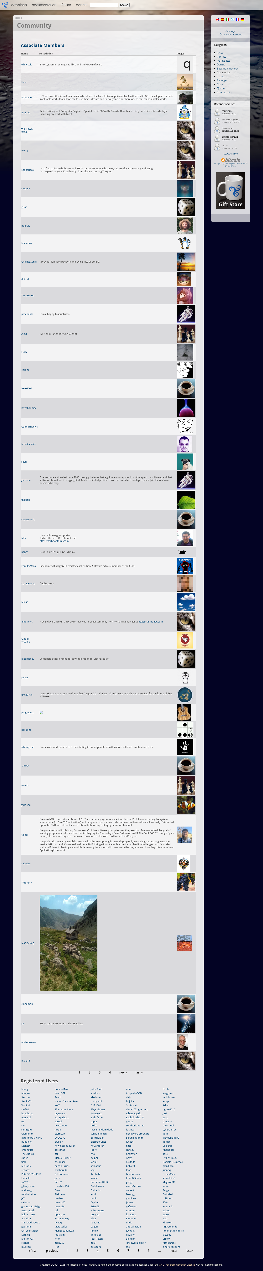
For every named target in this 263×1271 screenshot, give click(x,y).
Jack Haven (97, 1238)
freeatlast (26, 388)
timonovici (27, 621)
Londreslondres (135, 1125)
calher (24, 834)
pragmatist (27, 712)
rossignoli (96, 1101)
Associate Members (42, 45)
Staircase (60, 1194)
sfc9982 (167, 1234)
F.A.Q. (220, 52)
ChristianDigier (29, 1230)
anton (166, 1186)
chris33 (130, 1149)
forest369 (60, 1093)
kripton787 (27, 1238)
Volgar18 (168, 1145)
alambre (26, 1218)
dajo (128, 1097)
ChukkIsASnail (29, 261)
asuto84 (130, 1162)
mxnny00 (60, 1202)
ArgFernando (170, 1226)
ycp (93, 1170)
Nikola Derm (98, 1210)
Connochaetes (29, 426)
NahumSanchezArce (66, 1101)
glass (93, 1218)
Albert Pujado (133, 1113)
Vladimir (26, 1105)
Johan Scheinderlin (173, 1230)
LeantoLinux (133, 1174)
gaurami (26, 1226)
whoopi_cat (27, 747)
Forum (66, 5)
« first (32, 1251)
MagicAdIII (169, 1182)
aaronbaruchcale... (31, 1137)
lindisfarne (97, 1117)
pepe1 (24, 552)
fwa (93, 1153)
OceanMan (169, 1174)
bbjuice (130, 1101)
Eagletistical (27, 169)
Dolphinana (97, 1186)
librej (165, 1153)
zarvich (59, 1121)
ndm (129, 1089)
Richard (25, 1060)
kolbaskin (96, 1166)
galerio (166, 1210)
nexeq (58, 1222)
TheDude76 (27, 1153)
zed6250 (59, 1242)
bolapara (96, 1246)
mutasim (60, 1234)
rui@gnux (168, 1198)
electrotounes (98, 1141)
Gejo (57, 1190)
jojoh (57, 1238)
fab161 (58, 1182)
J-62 (23, 1198)
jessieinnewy (62, 1218)
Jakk (165, 1113)
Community (223, 72)
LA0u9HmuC (170, 1157)
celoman (26, 1202)
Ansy (129, 1157)
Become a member (227, 68)
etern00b (60, 1133)
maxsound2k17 (99, 1182)
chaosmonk (28, 519)
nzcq (129, 1145)
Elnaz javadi (27, 1210)
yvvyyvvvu (168, 1093)
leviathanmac (28, 408)
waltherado (61, 1170)
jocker (94, 1162)
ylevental (26, 480)
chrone (25, 369)
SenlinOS (26, 1101)
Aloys (24, 333)
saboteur (26, 863)
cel (56, 1153)
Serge (166, 1190)
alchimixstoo (28, 1194)
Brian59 (25, 112)
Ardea (94, 1125)
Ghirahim (96, 1190)
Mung (24, 1089)
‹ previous (51, 1251)
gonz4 (129, 1121)
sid (56, 1210)
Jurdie (58, 1129)
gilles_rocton (28, 1186)
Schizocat (131, 1105)
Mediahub (96, 1097)
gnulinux (131, 1198)
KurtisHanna (28, 583)
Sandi (58, 1097)
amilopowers (28, 1042)
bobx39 (130, 1166)
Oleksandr (27, 1133)
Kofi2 (57, 1105)
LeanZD (25, 1145)
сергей (130, 1190)
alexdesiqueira (171, 1137)
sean (24, 461)
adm (165, 1133)
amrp (166, 1101)
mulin (94, 1198)
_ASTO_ (25, 1182)
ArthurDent (169, 1242)
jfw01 (166, 1218)
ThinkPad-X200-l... (27, 131)
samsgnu (26, 1129)
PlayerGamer (98, 1109)
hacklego (26, 729)
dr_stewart (60, 1113)
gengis (129, 1182)
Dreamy (167, 1121)
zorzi (93, 1242)
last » (139, 1072)
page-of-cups (62, 1166)
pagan (94, 1226)
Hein (24, 82)
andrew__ (26, 1190)
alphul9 (130, 1238)
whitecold (26, 64)
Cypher (95, 1202)
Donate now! (231, 154)
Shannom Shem (64, 1109)
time (23, 1162)
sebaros (25, 1170)
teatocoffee (61, 1226)
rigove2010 (169, 1109)
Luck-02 (25, 1234)
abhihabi (96, 1234)
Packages (222, 80)
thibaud (25, 499)
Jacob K (130, 1230)
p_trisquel (168, 1125)
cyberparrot (169, 1129)
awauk (25, 785)
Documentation (44, 5)
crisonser (60, 1162)
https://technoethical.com (54, 541)
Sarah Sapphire (134, 1137)
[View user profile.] (185, 71)
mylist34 (130, 1210)
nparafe (25, 225)
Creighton (131, 1153)
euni (93, 1194)
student (25, 188)
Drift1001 (96, 1105)
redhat (25, 1242)
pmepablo (27, 314)
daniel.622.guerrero (137, 1109)
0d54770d (27, 695)
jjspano (130, 1202)
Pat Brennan (62, 1174)
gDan (24, 207)
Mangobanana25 (64, 1230)
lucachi (130, 1141)
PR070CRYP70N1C (31, 1174)
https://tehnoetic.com (150, 621)
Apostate (60, 1214)
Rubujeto (26, 97)
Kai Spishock (62, 1117)
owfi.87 (59, 1141)
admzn (167, 1141)
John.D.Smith (133, 1178)
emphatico (27, 1149)
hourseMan (61, 1089)
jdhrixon (167, 1222)
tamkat (25, 765)
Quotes (221, 88)
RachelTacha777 (135, 1117)
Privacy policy (224, 92)
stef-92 (25, 1109)
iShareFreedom (171, 1246)
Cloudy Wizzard (25, 640)
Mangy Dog (27, 942)
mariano (59, 1198)
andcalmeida (133, 1226)
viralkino (95, 1093)
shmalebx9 (169, 1178)
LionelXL (26, 1178)
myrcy (24, 150)
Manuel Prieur (62, 1157)
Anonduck (168, 1149)
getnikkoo (168, 1166)
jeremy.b (168, 1206)
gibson (166, 1214)
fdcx (23, 538)
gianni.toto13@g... (31, 1206)
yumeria (26, 804)
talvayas (25, 1093)
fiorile (166, 1089)
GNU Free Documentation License (177, 1264)
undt (129, 1222)
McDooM (26, 1166)
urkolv (166, 1238)
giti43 (166, 1117)
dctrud (25, 279)
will (23, 1121)
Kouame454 (97, 1145)
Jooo (57, 1178)
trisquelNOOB (134, 1093)
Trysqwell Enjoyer (136, 1242)
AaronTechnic (134, 1186)
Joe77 (94, 1149)
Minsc (24, 602)
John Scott (96, 1089)
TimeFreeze (27, 295)
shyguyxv (26, 882)
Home (18, 17)
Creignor (96, 1214)
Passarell (26, 1117)
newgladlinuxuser (65, 1145)
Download (19, 5)
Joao (128, 1170)
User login (230, 31)
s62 (128, 1246)
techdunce (169, 1097)
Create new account (230, 34)
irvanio (94, 1178)
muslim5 (26, 1246)
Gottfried (168, 1194)
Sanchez (26, 1097)
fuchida (130, 1129)
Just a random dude (102, 1129)
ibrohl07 (95, 1174)
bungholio (27, 1113)
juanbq (167, 1170)
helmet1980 (28, 1214)
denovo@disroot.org (137, 1133)
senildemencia (99, 1133)
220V (165, 1202)
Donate (81, 5)
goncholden (97, 1137)
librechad (60, 1149)
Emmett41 (132, 1218)
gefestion (131, 1206)
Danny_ (130, 1194)
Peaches (95, 1222)
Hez (57, 1246)
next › (123, 1072)
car (23, 1125)
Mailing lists (223, 60)
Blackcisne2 (27, 658)
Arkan (166, 1105)
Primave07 (96, 1113)
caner (24, 1157)
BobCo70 (60, 1137)
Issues (220, 76)
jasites (24, 677)
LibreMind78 (62, 1186)
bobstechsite (28, 444)
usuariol (130, 1234)
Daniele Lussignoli (173, 1162)
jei (22, 1023)
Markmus (26, 243)
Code (220, 84)
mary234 (59, 1206)
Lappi (94, 1121)
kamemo (131, 1214)
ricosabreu (61, 1125)
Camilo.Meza (28, 566)
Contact (221, 56)
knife (24, 352)
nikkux (94, 1230)
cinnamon (27, 1003)
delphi (94, 1157)
